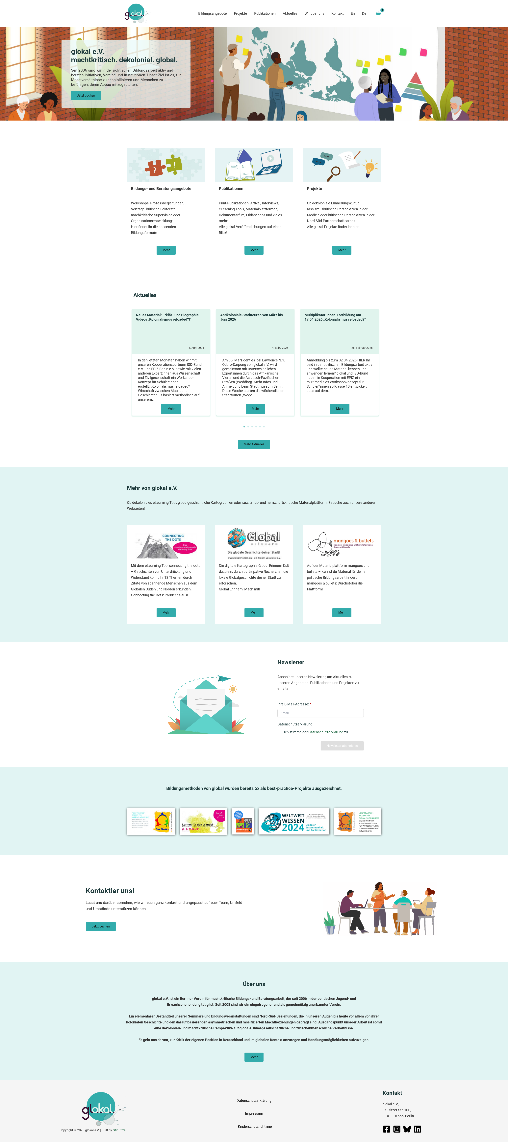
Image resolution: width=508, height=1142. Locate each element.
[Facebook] (387, 1129)
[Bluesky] (407, 1129)
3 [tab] (252, 427)
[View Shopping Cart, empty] (378, 13)
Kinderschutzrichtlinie (255, 1126)
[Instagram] (397, 1129)
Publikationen (231, 188)
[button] (86, 95)
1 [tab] (244, 427)
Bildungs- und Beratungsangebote (161, 188)
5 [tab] (260, 427)
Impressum (254, 1113)
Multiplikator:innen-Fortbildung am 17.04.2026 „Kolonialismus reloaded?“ (335, 317)
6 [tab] (264, 427)
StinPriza (119, 1130)
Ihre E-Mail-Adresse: (294, 704)
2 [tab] (248, 427)
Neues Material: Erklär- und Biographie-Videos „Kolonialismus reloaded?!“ (168, 317)
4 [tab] (256, 427)
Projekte (314, 188)
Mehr (171, 409)
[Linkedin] (417, 1129)
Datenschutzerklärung (294, 724)
